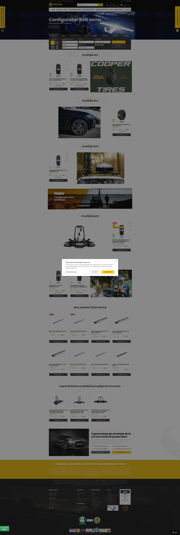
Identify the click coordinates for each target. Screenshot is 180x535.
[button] (71, 272)
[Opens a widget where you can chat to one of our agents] (175, 532)
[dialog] (90, 267)
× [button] (115, 260)
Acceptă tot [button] (108, 272)
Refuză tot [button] (95, 272)
